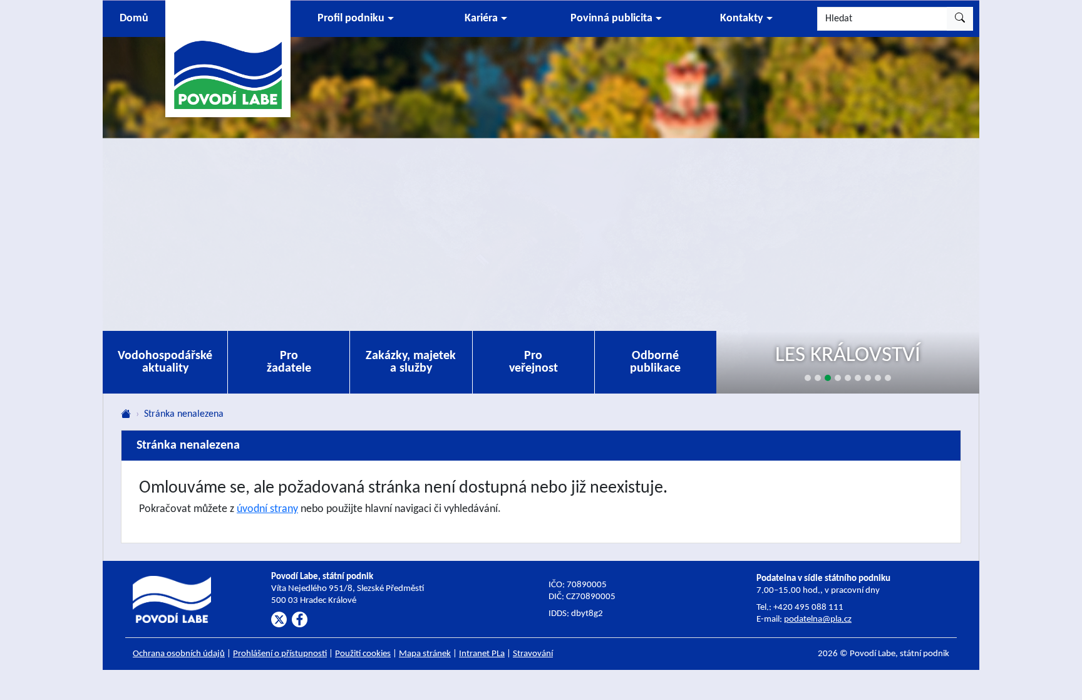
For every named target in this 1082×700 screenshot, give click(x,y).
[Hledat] (960, 19)
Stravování (533, 654)
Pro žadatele (289, 362)
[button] (356, 19)
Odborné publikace (655, 362)
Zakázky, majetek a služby (411, 362)
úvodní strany (267, 509)
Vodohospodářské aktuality (165, 362)
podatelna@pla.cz (818, 619)
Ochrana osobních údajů (179, 654)
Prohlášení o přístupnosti (280, 654)
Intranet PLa (482, 654)
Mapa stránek (425, 654)
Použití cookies (363, 654)
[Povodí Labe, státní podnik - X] (279, 619)
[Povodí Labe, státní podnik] (228, 58)
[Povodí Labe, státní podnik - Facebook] (299, 619)
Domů (134, 18)
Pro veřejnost (533, 362)
